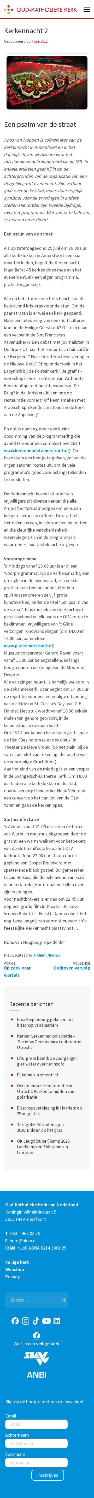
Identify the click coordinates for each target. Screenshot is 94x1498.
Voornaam (15, 1454)
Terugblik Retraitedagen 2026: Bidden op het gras (40, 1127)
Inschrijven (47, 1475)
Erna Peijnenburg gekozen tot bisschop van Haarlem (45, 1022)
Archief (39, 955)
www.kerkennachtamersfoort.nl (36, 450)
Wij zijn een (37, 1344)
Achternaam (17, 1435)
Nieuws (54, 955)
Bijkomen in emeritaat (37, 1075)
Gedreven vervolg (72, 968)
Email (10, 1416)
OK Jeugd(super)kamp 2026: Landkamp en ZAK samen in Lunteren (43, 1146)
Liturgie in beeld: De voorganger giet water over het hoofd (47, 1061)
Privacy (12, 1277)
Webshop (14, 1269)
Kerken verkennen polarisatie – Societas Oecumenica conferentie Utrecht (49, 1041)
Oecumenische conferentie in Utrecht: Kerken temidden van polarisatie (45, 1091)
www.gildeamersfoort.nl (28, 646)
